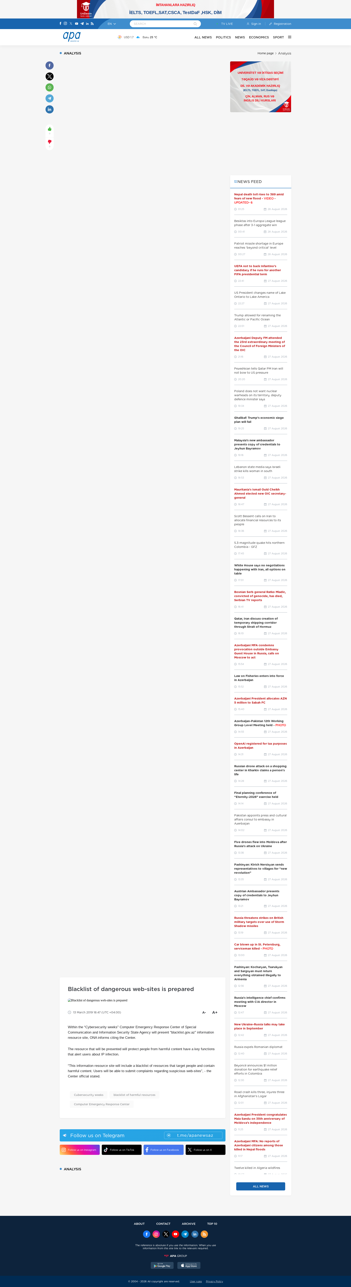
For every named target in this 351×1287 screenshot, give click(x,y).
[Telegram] (82, 24)
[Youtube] (76, 24)
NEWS (240, 37)
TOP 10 (212, 1223)
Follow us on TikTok (122, 1149)
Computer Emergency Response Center (102, 1104)
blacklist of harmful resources (134, 1095)
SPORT (278, 37)
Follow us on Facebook (165, 1149)
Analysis (284, 53)
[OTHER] (287, 37)
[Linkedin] (87, 24)
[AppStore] (188, 1266)
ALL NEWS (203, 37)
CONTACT (163, 1223)
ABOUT (139, 1223)
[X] (71, 24)
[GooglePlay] (162, 1266)
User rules (196, 1281)
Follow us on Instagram (82, 1149)
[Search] (195, 24)
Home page (266, 53)
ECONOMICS (259, 37)
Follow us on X (203, 1149)
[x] (166, 1234)
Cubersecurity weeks (88, 1095)
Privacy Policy (214, 1281)
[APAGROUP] (175, 1256)
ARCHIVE (189, 1223)
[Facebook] (60, 24)
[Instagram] (65, 24)
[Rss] (92, 24)
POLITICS (223, 37)
